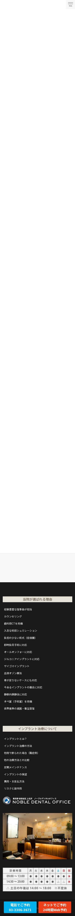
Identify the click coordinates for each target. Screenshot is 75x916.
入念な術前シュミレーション (20, 630)
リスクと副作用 (13, 788)
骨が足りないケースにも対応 (20, 680)
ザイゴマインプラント (16, 666)
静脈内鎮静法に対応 (15, 694)
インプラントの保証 (15, 774)
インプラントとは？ (15, 739)
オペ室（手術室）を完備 (18, 701)
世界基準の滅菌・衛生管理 (19, 708)
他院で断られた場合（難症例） (22, 753)
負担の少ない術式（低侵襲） (20, 638)
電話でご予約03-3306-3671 (20, 907)
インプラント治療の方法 (18, 746)
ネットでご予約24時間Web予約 (55, 907)
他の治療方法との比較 (16, 760)
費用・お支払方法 (14, 781)
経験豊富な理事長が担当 (18, 609)
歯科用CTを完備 (13, 623)
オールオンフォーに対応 (18, 652)
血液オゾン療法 (13, 673)
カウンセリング (13, 616)
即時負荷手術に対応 (15, 645)
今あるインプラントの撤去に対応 (23, 687)
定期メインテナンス (15, 767)
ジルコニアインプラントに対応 (22, 659)
